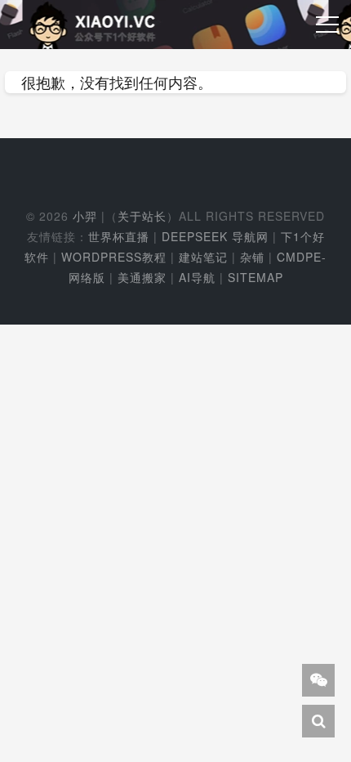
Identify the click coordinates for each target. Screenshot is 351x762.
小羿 (85, 216)
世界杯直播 (118, 236)
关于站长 (142, 216)
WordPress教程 (114, 257)
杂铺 (252, 257)
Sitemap (255, 277)
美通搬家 (142, 277)
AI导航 (197, 277)
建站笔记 (203, 257)
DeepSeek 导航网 (215, 236)
